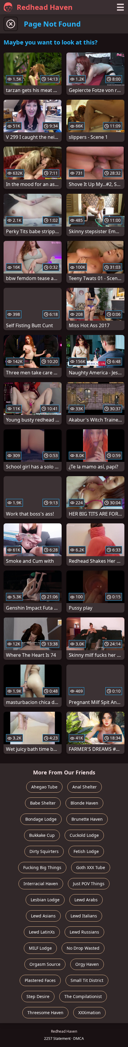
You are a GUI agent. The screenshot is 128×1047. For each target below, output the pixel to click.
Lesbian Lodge (45, 900)
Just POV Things (88, 883)
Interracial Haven (41, 883)
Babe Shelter (43, 803)
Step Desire (37, 996)
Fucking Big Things (42, 867)
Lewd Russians (84, 932)
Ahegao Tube (44, 787)
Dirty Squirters (44, 851)
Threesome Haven (45, 1012)
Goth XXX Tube (90, 867)
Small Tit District (87, 980)
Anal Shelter (84, 787)
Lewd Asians (43, 916)
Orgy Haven (87, 964)
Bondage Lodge (41, 819)
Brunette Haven (87, 819)
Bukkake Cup (42, 835)
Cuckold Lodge (84, 835)
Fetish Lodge (86, 851)
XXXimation (89, 1012)
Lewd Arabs (86, 900)
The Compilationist (83, 996)
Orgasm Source (44, 964)
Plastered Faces (40, 980)
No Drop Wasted (83, 948)
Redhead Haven (45, 7)
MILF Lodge (40, 948)
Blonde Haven (84, 803)
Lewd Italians (84, 916)
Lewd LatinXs (42, 932)
